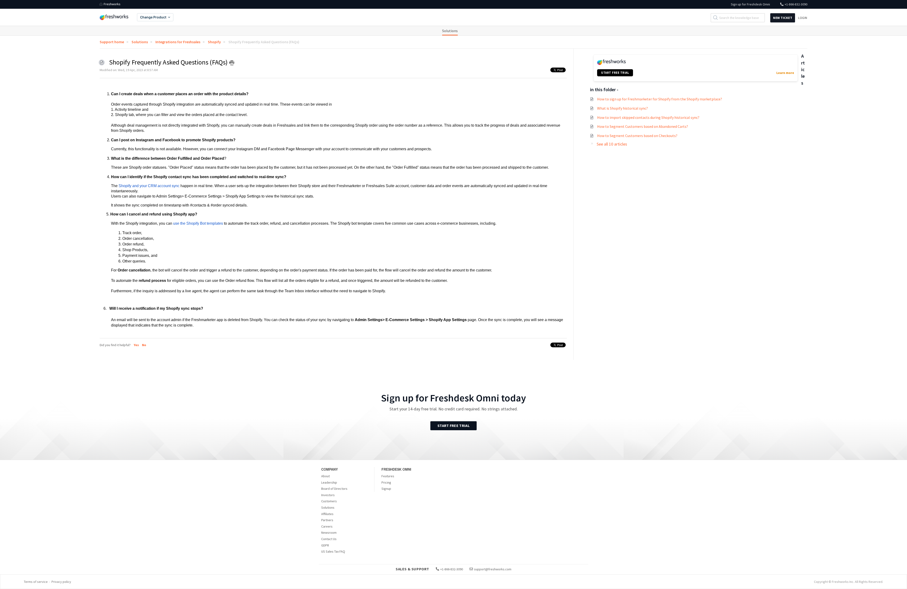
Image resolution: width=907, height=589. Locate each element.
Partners (327, 520)
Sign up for (750, 4)
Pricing (386, 482)
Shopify (214, 41)
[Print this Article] (231, 62)
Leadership (329, 482)
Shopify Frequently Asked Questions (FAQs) (263, 41)
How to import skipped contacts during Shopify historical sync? (648, 117)
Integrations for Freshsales (177, 41)
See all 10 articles (612, 144)
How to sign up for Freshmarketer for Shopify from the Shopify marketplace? (659, 99)
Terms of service (36, 582)
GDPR (325, 545)
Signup (386, 488)
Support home (112, 41)
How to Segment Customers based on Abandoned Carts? (642, 126)
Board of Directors (334, 488)
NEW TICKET (782, 18)
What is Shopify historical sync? (622, 108)
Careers (327, 526)
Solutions (450, 30)
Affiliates (327, 514)
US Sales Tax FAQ (333, 551)
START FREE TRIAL (615, 73)
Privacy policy (61, 582)
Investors (328, 495)
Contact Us (329, 539)
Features (387, 476)
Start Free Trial (453, 425)
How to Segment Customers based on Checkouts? (637, 135)
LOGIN (802, 18)
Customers (329, 501)
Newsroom (329, 532)
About (325, 476)
